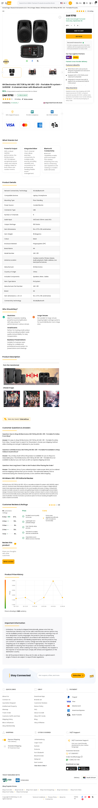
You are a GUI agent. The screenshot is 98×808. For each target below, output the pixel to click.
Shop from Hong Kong (47, 790)
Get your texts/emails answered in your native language (80, 745)
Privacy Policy (52, 797)
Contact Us (6, 700)
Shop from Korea (62, 790)
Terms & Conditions (39, 797)
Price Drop (23, 95)
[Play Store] (83, 769)
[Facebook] (82, 797)
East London (38, 762)
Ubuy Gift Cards (39, 716)
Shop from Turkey (8, 792)
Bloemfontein (39, 756)
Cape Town (38, 743)
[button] (79, 3)
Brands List (38, 700)
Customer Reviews (40, 703)
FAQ (35, 709)
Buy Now (79, 36)
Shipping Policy (7, 719)
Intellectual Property (9, 706)
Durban (36, 746)
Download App (39, 696)
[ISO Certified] (21, 780)
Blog (35, 719)
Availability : (6, 103)
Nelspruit (37, 759)
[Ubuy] (8, 3)
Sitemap (5, 709)
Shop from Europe (22, 792)
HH (3, 11)
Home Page (6, 8)
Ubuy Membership (8, 726)
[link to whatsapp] (27, 61)
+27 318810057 (73, 753)
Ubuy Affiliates (39, 723)
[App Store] (72, 769)
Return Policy (38, 706)
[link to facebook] (32, 61)
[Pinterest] (82, 799)
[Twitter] (92, 797)
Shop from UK (19, 790)
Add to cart (79, 31)
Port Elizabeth (39, 752)
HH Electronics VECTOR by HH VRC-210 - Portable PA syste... (59, 8)
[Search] (70, 3)
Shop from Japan (31, 790)
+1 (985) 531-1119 (74, 760)
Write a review (8, 562)
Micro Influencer (8, 723)
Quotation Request (9, 703)
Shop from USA (7, 790)
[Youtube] (89, 797)
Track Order (6, 713)
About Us (5, 696)
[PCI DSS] (6, 780)
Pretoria (37, 749)
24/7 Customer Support (80, 740)
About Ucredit (39, 713)
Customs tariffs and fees (11, 716)
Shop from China (76, 790)
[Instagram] (85, 797)
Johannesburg (39, 739)
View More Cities (40, 766)
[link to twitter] (38, 61)
